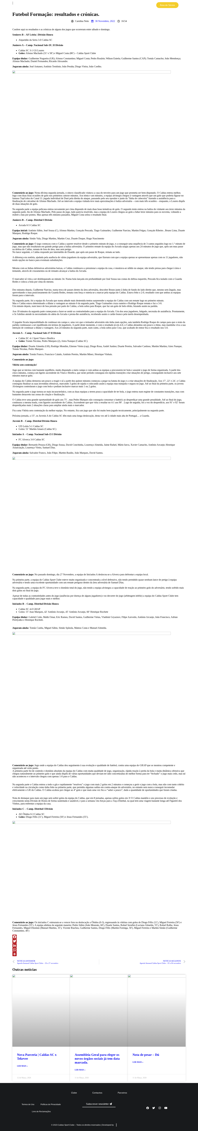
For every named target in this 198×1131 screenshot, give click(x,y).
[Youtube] (165, 1108)
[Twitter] (99, 941)
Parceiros (122, 1092)
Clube (114, 5)
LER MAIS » (22, 1066)
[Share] (99, 954)
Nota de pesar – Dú (146, 1055)
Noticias (127, 5)
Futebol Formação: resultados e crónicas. (55, 14)
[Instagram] (159, 1108)
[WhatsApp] (99, 950)
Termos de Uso (28, 1104)
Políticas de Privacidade (51, 1104)
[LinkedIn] (99, 945)
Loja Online (143, 5)
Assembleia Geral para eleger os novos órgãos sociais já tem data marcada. (97, 1058)
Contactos (97, 1092)
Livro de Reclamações (41, 1111)
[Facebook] (99, 937)
